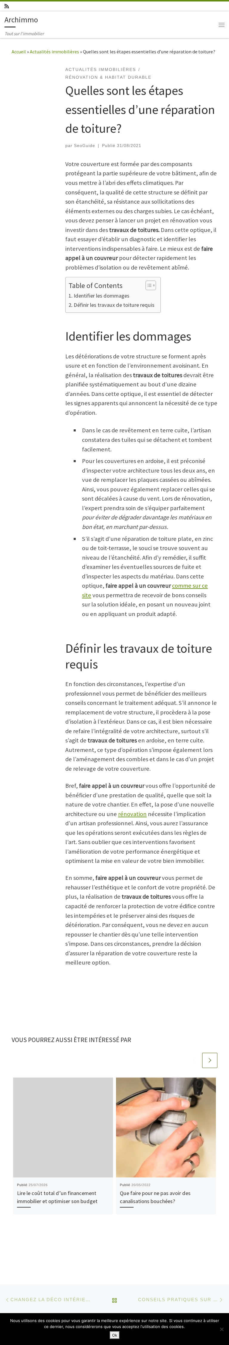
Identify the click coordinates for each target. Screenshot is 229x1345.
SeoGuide (84, 145)
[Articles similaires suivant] (209, 1060)
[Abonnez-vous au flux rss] (6, 6)
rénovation (132, 814)
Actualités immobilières (54, 52)
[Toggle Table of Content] (147, 285)
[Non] (222, 1329)
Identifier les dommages (101, 295)
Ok (114, 1335)
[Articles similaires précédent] (193, 1060)
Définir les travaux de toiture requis (114, 304)
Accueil (19, 52)
